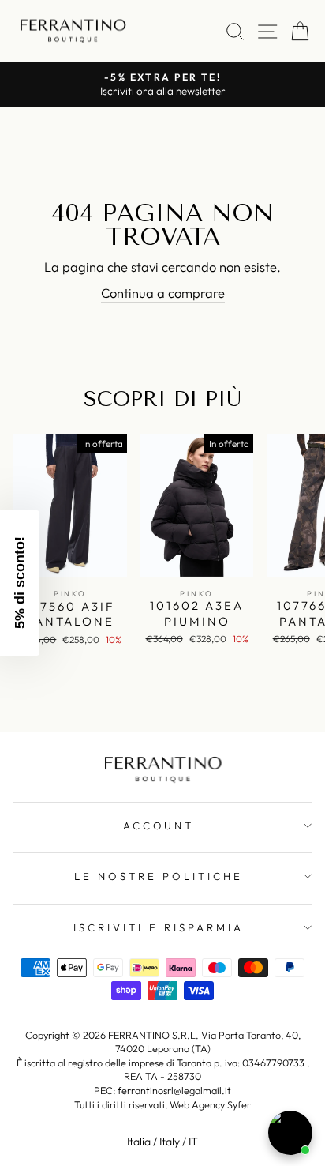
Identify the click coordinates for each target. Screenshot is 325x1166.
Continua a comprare (163, 292)
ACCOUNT (159, 825)
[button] (19, 583)
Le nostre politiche (158, 876)
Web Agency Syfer (210, 1104)
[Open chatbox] (290, 1133)
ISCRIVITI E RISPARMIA (158, 927)
